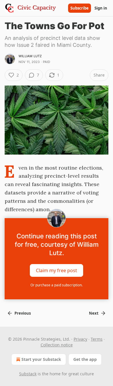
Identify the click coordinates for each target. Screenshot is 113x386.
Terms (97, 339)
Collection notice (57, 345)
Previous (22, 313)
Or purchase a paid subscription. (56, 285)
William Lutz (30, 56)
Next (94, 313)
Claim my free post (56, 270)
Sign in (100, 8)
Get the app (85, 359)
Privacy (80, 339)
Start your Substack (41, 359)
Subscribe (79, 8)
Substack (28, 373)
